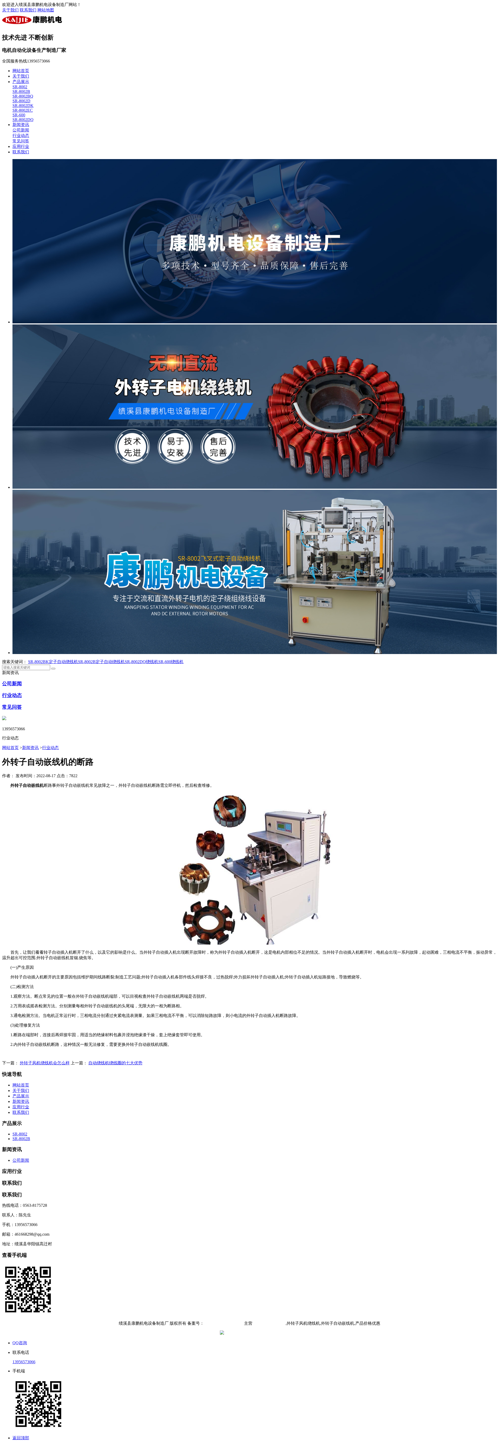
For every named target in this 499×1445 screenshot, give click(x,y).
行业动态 (20, 135)
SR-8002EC (22, 110)
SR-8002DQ (23, 119)
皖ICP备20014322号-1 (223, 1323)
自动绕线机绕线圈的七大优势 (115, 1063)
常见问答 (20, 141)
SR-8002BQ (22, 96)
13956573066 (23, 1362)
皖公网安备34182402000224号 (252, 1333)
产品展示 (20, 81)
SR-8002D (21, 101)
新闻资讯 (20, 124)
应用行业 (20, 146)
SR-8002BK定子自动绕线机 (53, 661)
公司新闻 (20, 130)
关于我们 (10, 10)
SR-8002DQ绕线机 (141, 661)
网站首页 (20, 70)
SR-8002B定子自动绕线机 (101, 661)
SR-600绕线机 (170, 661)
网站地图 (45, 10)
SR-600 (18, 115)
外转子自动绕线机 (269, 1323)
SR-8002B (21, 91)
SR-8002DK (23, 105)
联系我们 (28, 10)
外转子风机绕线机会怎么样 (45, 1063)
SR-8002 (19, 87)
